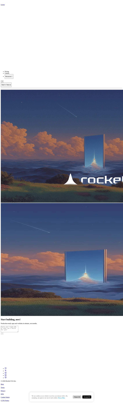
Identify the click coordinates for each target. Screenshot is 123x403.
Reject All (77, 397)
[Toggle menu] (2, 81)
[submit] (2, 334)
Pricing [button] (7, 71)
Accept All (87, 397)
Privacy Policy (61, 398)
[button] (61, 53)
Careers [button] (7, 73)
